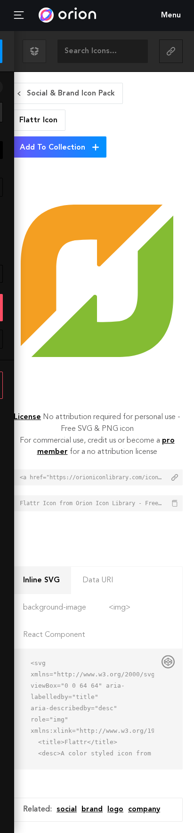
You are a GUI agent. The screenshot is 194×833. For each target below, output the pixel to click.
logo (115, 809)
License (27, 417)
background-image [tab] (54, 607)
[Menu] (18, 15)
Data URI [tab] (97, 580)
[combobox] (103, 51)
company (144, 809)
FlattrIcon (38, 120)
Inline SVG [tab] (41, 580)
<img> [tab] (119, 607)
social (67, 809)
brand (92, 809)
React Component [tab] (54, 635)
